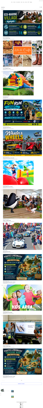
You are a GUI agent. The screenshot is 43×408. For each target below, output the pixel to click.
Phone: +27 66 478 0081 (4, 394)
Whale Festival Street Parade (6, 251)
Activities (23, 394)
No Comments (16, 394)
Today (21, 380)
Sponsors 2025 (24, 390)
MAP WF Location (35, 390)
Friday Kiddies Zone (5, 97)
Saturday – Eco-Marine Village (7, 220)
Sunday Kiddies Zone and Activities (7, 312)
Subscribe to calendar (21, 383)
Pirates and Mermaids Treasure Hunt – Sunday (9, 376)
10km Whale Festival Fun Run (7, 127)
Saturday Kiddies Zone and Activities (8, 186)
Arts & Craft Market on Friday (7, 68)
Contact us (23, 395)
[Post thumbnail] (12, 396)
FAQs (33, 394)
